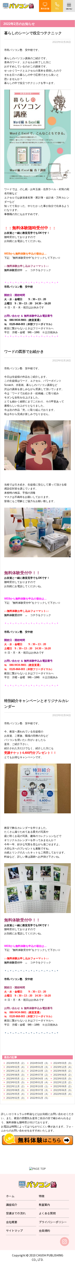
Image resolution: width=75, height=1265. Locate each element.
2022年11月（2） (16, 1086)
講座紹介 (11, 1205)
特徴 (41, 1196)
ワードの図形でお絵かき (24, 352)
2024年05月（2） (16, 1063)
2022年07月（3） (39, 1090)
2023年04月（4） (39, 1078)
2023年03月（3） (63, 1078)
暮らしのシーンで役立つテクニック (33, 33)
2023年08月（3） (16, 1074)
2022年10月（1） (39, 1086)
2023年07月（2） (39, 1074)
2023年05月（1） (16, 1078)
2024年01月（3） (39, 1067)
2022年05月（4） (16, 1094)
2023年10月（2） (39, 1070)
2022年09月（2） (63, 1086)
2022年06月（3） (63, 1090)
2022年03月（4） (63, 1094)
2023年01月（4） (39, 1082)
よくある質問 (47, 1213)
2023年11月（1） (16, 1070)
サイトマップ (14, 1231)
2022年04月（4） (39, 1094)
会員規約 (44, 1231)
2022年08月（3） (16, 1090)
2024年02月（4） (16, 1067)
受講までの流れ (16, 1213)
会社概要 (11, 1222)
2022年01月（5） (39, 1098)
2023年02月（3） (16, 1082)
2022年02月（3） (16, 1098)
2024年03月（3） (63, 1063)
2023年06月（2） (63, 1074)
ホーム (10, 1196)
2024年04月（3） (39, 1063)
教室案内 (44, 1205)
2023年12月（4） (63, 1067)
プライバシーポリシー (53, 1222)
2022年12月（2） (63, 1082)
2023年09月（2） (63, 1070)
